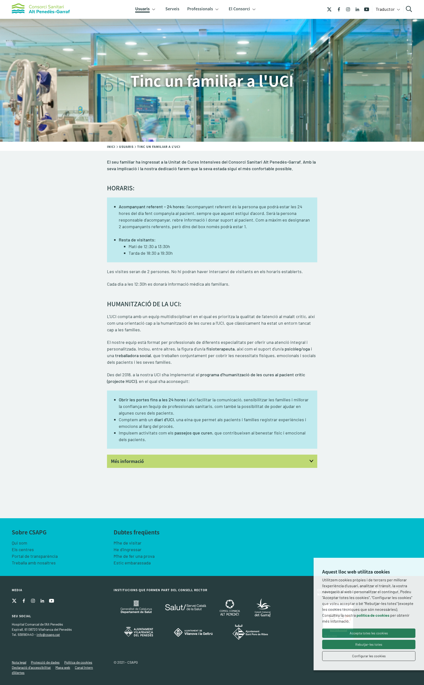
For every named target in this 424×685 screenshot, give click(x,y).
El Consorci (239, 9)
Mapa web (62, 667)
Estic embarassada (132, 562)
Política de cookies (78, 662)
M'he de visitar (128, 542)
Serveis (172, 9)
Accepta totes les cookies (369, 633)
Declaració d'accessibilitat (31, 667)
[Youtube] (365, 9)
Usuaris (142, 9)
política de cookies (373, 615)
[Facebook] (337, 9)
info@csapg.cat (48, 634)
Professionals (200, 9)
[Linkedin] (355, 9)
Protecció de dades (45, 662)
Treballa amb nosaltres (34, 562)
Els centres (23, 549)
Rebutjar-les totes (368, 644)
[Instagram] (346, 9)
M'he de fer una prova (134, 556)
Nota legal (19, 662)
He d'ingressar (128, 549)
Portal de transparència (35, 556)
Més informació (127, 461)
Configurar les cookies (369, 656)
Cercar (409, 9)
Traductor (386, 9)
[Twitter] (329, 9)
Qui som (19, 542)
